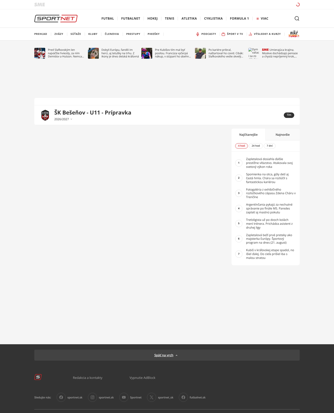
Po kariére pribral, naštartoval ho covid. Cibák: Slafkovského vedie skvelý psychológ (226, 53)
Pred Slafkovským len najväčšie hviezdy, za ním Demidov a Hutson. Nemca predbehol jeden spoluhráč (65, 53)
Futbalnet (130, 18)
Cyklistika (213, 18)
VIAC (264, 18)
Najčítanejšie (248, 135)
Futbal (108, 18)
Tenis (169, 18)
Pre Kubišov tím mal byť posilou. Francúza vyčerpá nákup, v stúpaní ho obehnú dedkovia (172, 53)
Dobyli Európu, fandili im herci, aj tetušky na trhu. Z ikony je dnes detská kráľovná (120, 53)
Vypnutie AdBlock (142, 377)
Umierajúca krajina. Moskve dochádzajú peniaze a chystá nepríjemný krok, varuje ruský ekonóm (280, 53)
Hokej (152, 18)
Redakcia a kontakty (87, 377)
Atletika (189, 18)
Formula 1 (239, 18)
